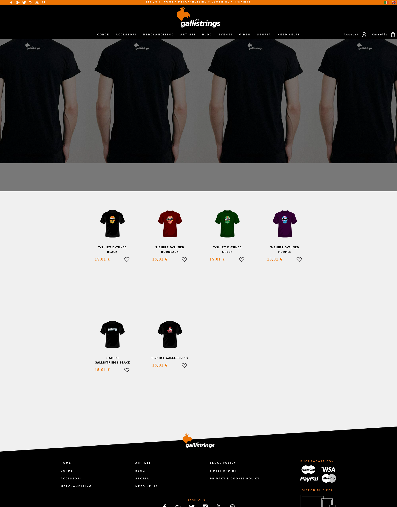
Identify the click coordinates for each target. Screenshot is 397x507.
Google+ (18, 2)
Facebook (11, 2)
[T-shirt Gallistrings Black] (112, 335)
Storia (264, 34)
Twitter (24, 2)
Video (245, 34)
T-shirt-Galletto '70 (170, 358)
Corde (67, 470)
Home (66, 462)
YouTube (37, 2)
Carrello (380, 34)
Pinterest (43, 2)
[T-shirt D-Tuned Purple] (285, 224)
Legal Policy (223, 462)
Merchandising (76, 486)
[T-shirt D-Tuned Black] (112, 224)
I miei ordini (223, 470)
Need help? (289, 34)
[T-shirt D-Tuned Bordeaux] (170, 224)
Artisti (188, 34)
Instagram (30, 2)
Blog (207, 34)
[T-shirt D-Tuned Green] (227, 224)
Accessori (71, 478)
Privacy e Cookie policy (235, 478)
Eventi (225, 34)
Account (351, 34)
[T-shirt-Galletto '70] (170, 335)
